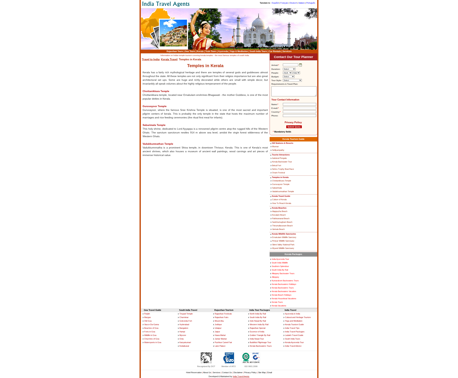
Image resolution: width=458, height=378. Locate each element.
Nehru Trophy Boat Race (283, 169)
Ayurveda (223, 51)
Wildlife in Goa (150, 335)
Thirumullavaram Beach (282, 226)
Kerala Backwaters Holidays (284, 284)
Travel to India (150, 59)
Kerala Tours (277, 302)
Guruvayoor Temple (155, 106)
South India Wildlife (280, 263)
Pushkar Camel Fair (223, 342)
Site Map (262, 372)
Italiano (302, 3)
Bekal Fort (276, 165)
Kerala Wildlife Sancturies (284, 234)
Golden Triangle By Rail (260, 335)
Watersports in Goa (152, 342)
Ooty (181, 339)
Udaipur (218, 328)
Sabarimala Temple (154, 125)
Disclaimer (238, 372)
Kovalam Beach (279, 215)
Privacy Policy (293, 122)
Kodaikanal (184, 346)
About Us (207, 372)
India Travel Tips (292, 328)
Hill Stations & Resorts (282, 143)
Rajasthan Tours (175, 51)
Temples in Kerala (280, 177)
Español (275, 3)
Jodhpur (218, 324)
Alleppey (275, 277)
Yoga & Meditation (239, 51)
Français (284, 3)
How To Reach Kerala (281, 203)
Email (269, 372)
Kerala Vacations (279, 306)
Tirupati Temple (186, 314)
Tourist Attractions (281, 155)
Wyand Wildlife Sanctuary (283, 248)
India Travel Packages (294, 332)
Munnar (275, 146)
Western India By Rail (259, 324)
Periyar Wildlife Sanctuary (283, 241)
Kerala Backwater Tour (282, 162)
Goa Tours (190, 51)
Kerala (200, 51)
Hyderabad (184, 324)
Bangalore (183, 328)
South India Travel (188, 310)
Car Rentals (275, 51)
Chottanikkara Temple (156, 91)
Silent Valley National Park (283, 245)
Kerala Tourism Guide (293, 139)
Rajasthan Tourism (223, 310)
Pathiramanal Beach (280, 218)
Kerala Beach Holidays (281, 295)
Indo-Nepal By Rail (258, 321)
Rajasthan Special (257, 328)
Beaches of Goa (151, 328)
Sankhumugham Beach (282, 222)
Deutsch (293, 3)
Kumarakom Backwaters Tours (285, 281)
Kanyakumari (185, 342)
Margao (147, 317)
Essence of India (257, 332)
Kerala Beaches (279, 208)
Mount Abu (219, 321)
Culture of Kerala (279, 199)
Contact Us (227, 372)
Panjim (147, 314)
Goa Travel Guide (152, 310)
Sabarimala (277, 188)
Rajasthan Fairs (221, 317)
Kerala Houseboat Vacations (284, 298)
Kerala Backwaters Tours (283, 288)
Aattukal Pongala (279, 158)
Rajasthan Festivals (223, 314)
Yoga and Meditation (293, 321)
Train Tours (210, 51)
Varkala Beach (278, 229)
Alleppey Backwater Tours (283, 273)
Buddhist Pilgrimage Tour (260, 342)
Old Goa (148, 321)
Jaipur (217, 332)
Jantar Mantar (221, 339)
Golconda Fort (185, 321)
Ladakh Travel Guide (294, 335)
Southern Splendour (280, 266)
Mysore (182, 335)
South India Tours (258, 51)
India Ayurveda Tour (280, 259)
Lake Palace (220, 346)
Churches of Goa (151, 339)
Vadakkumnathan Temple (158, 143)
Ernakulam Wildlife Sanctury (284, 237)
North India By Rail (258, 314)
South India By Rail (280, 270)
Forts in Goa (149, 332)
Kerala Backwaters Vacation (284, 291)
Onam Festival (278, 173)
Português (310, 3)
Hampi (182, 332)
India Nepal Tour (257, 339)
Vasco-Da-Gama (151, 324)
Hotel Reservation (194, 372)
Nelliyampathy (278, 150)
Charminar (184, 317)
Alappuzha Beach (279, 211)
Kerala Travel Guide (281, 196)
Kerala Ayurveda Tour (294, 342)
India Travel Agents (241, 376)
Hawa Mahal (220, 335)
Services (287, 51)
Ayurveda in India (292, 314)
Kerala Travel (169, 59)
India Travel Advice (293, 346)
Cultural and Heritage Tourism (298, 317)
